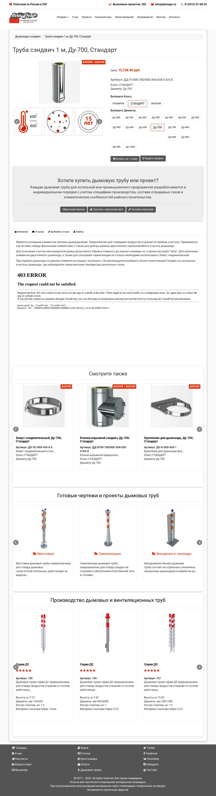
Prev (17, 121)
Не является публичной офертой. (108, 789)
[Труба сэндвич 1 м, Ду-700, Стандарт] (28, 122)
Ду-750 (172, 127)
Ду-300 (142, 117)
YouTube (151, 770)
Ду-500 (195, 117)
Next (99, 121)
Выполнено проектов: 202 (129, 4)
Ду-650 (143, 127)
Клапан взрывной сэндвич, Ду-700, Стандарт (105, 439)
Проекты (87, 17)
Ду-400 (169, 117)
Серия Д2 (86, 664)
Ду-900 (185, 137)
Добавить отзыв (59, 231)
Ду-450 (182, 117)
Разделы (62, 17)
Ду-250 (129, 117)
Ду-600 (130, 127)
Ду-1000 (130, 146)
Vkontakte (152, 758)
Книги (84, 747)
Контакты (174, 17)
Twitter (150, 747)
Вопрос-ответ (23, 764)
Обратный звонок (73, 209)
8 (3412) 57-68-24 (196, 4)
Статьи (85, 753)
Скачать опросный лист (107, 209)
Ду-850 (172, 137)
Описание (22, 231)
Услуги (84, 764)
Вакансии (21, 770)
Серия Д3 (150, 664)
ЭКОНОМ (156, 103)
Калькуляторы (103, 17)
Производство (145, 17)
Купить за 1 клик (126, 158)
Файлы (79, 231)
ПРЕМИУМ (118, 103)
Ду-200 (116, 117)
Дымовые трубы (90, 770)
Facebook (151, 753)
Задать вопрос (154, 158)
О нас (75, 17)
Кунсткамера (88, 758)
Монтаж (161, 17)
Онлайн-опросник (142, 209)
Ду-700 (157, 127)
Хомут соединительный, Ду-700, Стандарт (39, 439)
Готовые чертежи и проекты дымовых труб (108, 495)
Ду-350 (156, 117)
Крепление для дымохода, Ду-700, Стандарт (168, 439)
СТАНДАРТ (137, 103)
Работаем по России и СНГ (30, 4)
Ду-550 (116, 127)
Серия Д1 (22, 664)
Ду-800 (185, 127)
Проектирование (124, 17)
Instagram (152, 764)
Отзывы (39, 231)
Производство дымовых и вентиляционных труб (108, 600)
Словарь (21, 747)
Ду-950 (116, 146)
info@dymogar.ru (165, 4)
